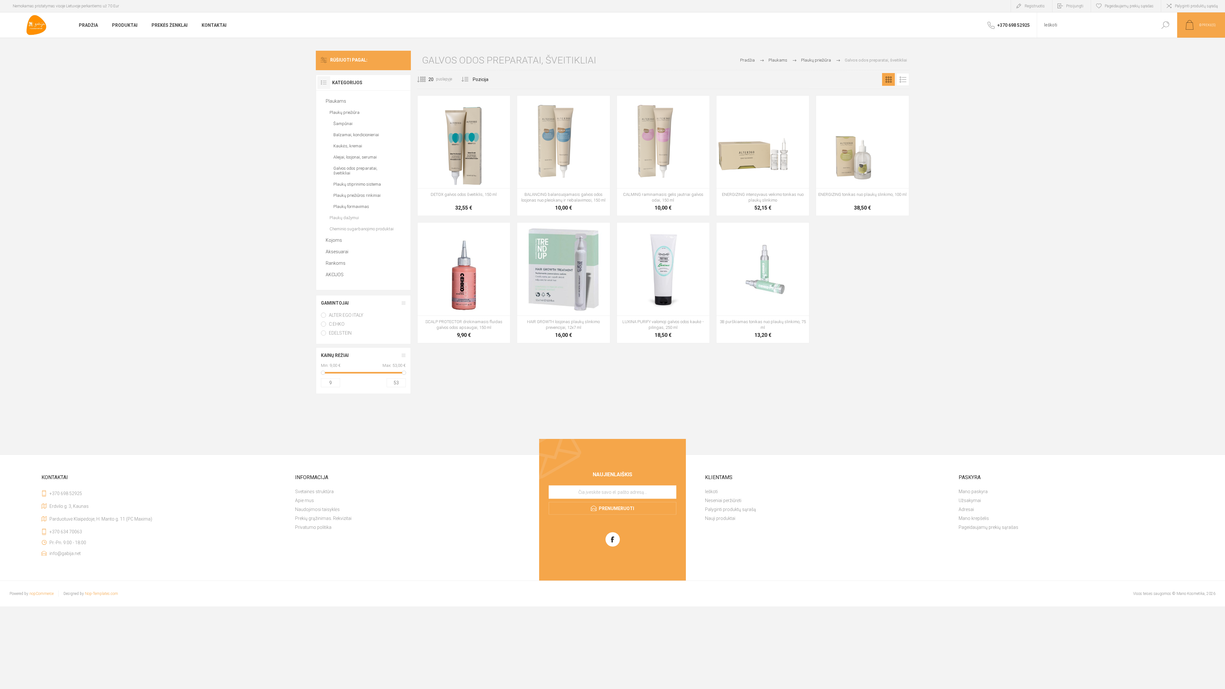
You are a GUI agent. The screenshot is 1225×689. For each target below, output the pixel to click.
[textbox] (1095, 25)
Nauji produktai (720, 518)
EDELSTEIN (340, 333)
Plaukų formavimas (351, 206)
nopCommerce (41, 593)
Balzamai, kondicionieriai (356, 134)
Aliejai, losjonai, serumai (355, 157)
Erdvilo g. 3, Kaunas (69, 506)
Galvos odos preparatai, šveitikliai (355, 170)
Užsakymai (970, 500)
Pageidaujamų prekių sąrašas (988, 527)
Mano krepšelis (974, 518)
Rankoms (335, 263)
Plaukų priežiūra (345, 112)
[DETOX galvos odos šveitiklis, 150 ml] (464, 156)
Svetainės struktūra (314, 491)
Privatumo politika (313, 527)
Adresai (966, 509)
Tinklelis (888, 79)
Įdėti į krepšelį (456, 195)
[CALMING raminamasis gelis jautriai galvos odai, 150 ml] (663, 156)
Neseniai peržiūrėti (723, 500)
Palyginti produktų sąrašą (1196, 6)
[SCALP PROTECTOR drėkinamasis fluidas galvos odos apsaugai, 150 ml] (464, 283)
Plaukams (336, 101)
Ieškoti (1165, 25)
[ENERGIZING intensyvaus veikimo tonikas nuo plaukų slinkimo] (762, 156)
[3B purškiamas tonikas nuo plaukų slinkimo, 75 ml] (762, 283)
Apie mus (304, 500)
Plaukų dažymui (344, 217)
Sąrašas (902, 79)
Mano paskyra (973, 491)
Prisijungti (1074, 6)
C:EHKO (337, 324)
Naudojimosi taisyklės (317, 509)
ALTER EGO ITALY (346, 315)
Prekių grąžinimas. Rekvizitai (323, 518)
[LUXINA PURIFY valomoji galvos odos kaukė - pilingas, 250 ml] (663, 283)
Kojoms (334, 240)
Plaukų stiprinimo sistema (357, 184)
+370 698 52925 (65, 493)
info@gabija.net (65, 553)
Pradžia (747, 60)
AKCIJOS (335, 274)
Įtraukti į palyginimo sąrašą (501, 195)
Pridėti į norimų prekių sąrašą (487, 195)
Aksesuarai (337, 251)
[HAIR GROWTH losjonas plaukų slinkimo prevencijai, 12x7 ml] (563, 283)
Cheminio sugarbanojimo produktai (362, 228)
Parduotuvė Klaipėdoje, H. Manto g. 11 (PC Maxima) (100, 519)
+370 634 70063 (65, 531)
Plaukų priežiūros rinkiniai (357, 195)
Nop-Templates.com (101, 593)
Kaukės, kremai (347, 146)
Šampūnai (343, 123)
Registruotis (1035, 6)
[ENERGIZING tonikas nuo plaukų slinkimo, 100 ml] (862, 156)
